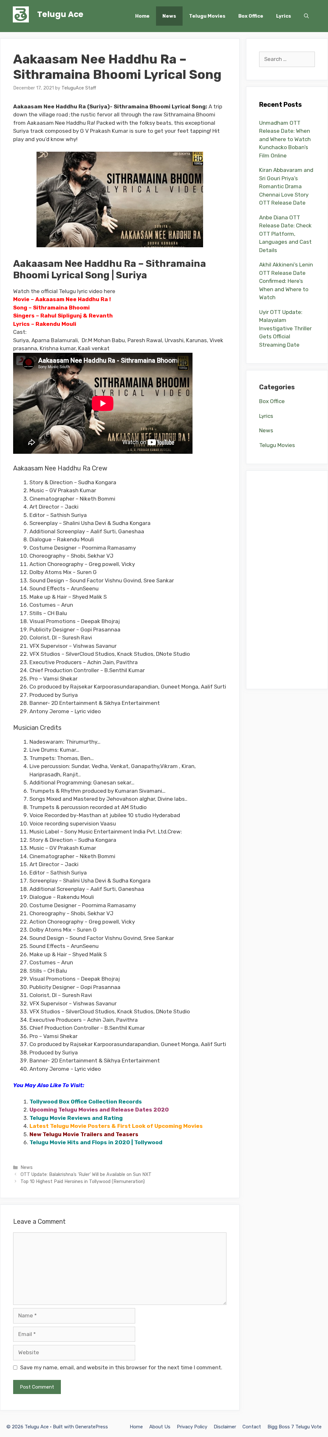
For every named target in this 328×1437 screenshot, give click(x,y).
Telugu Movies (207, 16)
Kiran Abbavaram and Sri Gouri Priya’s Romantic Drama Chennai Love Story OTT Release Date (286, 186)
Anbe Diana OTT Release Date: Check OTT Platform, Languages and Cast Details (285, 233)
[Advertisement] (287, 580)
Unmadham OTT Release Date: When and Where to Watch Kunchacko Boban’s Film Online (285, 139)
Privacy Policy (192, 1427)
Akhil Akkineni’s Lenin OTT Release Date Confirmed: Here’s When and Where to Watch (286, 280)
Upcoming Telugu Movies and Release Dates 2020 (99, 1109)
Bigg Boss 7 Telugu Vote (294, 1427)
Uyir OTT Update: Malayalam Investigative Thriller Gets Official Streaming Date (285, 328)
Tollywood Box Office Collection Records (85, 1101)
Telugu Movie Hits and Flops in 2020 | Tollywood (95, 1142)
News (169, 16)
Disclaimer (225, 1427)
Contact (251, 1427)
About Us (159, 1427)
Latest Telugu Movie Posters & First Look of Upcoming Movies (116, 1126)
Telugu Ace (60, 14)
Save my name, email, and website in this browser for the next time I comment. (121, 1367)
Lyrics (283, 16)
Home (142, 16)
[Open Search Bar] (306, 16)
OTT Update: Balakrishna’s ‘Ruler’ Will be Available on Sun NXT (86, 1174)
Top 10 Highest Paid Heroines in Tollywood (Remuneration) (82, 1181)
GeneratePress (91, 1427)
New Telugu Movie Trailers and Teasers (83, 1134)
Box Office (250, 16)
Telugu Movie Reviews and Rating (76, 1118)
